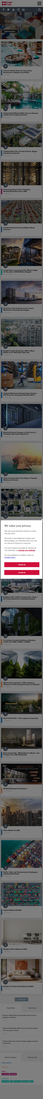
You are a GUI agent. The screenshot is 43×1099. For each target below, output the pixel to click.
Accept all (21, 572)
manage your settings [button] (26, 550)
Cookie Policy (9, 557)
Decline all (21, 565)
